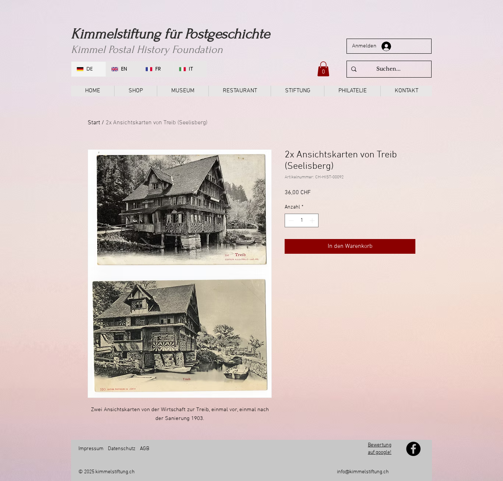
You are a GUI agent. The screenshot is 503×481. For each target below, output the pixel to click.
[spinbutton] (301, 220)
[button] (323, 68)
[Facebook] (413, 449)
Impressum (90, 449)
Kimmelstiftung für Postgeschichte (170, 34)
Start (94, 123)
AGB (144, 449)
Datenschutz (122, 449)
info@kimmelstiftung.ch (363, 472)
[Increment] (312, 220)
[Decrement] (290, 220)
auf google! (379, 452)
